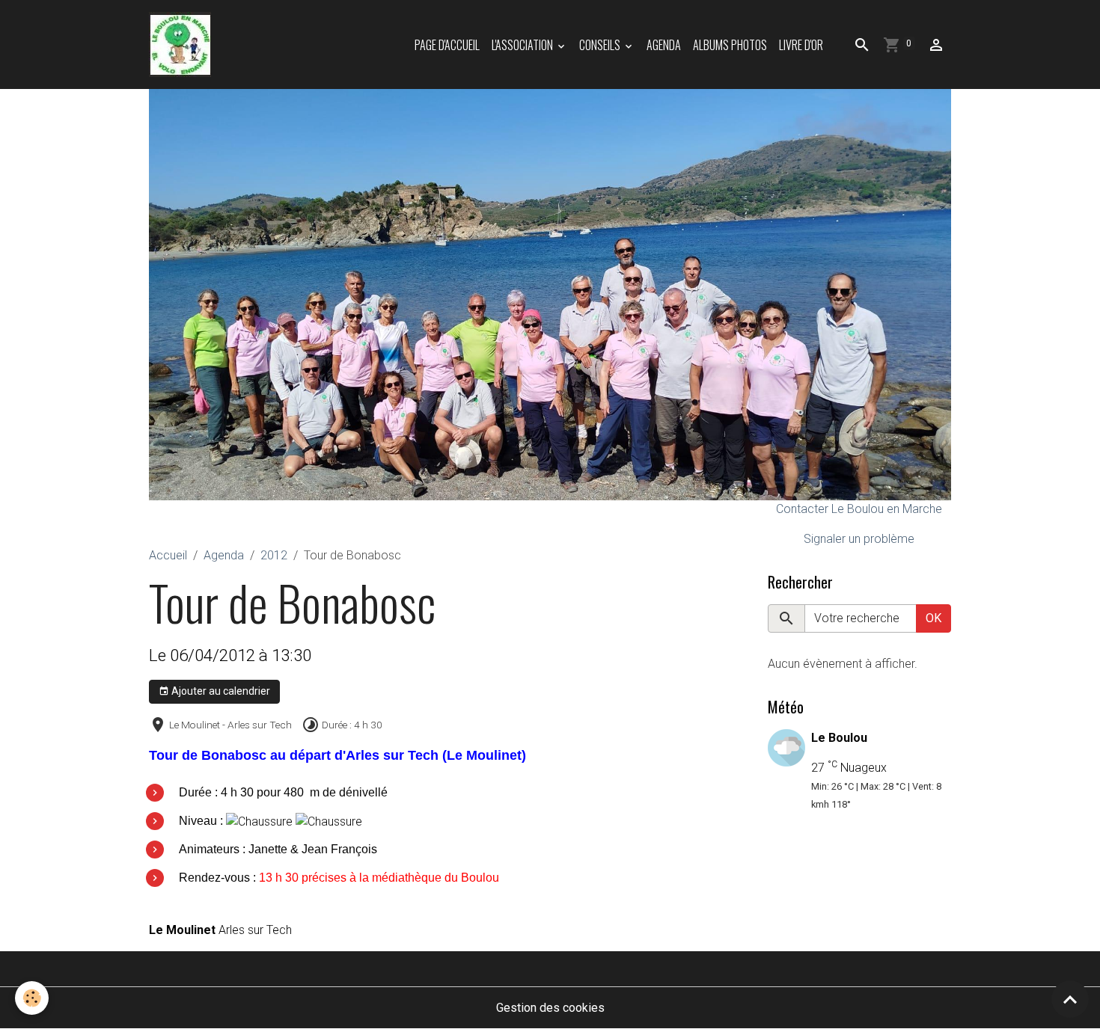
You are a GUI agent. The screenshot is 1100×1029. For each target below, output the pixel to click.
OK (933, 618)
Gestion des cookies (550, 1008)
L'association (523, 45)
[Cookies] (32, 998)
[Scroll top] (1070, 999)
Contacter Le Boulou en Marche (859, 509)
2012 (273, 555)
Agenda (664, 45)
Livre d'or (801, 45)
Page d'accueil (447, 45)
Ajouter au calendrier (219, 691)
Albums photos (730, 45)
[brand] (183, 44)
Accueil (168, 555)
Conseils (601, 45)
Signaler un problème (859, 539)
